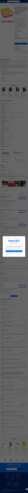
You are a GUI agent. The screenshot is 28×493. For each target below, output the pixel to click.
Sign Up (14, 251)
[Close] (24, 237)
